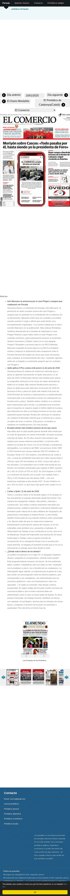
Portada (6, 3)
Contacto (38, 3)
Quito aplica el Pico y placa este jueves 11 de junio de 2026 (33, 368)
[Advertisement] (35, 56)
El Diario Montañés (18, 101)
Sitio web (65, 115)
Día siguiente (55, 94)
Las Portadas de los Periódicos (34, 660)
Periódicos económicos (13, 819)
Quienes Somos (22, 3)
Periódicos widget (56, 3)
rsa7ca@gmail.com (17, 799)
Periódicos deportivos (12, 814)
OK (35, 892)
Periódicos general (11, 809)
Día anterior (14, 94)
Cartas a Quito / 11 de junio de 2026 (23, 491)
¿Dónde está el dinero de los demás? (24, 551)
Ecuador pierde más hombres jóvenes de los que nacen (32, 428)
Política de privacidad (11, 871)
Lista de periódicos (11, 804)
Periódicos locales (11, 824)
